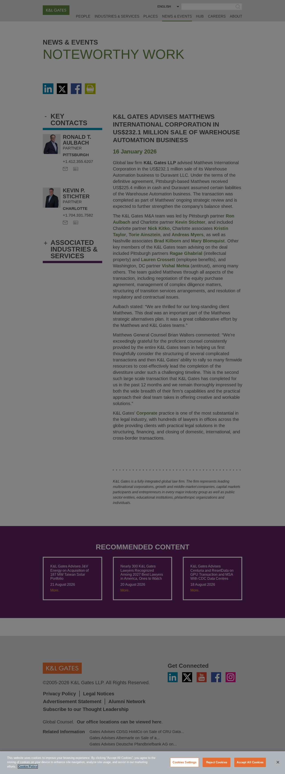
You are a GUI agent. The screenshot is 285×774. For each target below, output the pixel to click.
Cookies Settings (184, 762)
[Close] (278, 762)
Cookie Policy (27, 766)
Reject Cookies (216, 762)
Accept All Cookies (250, 762)
